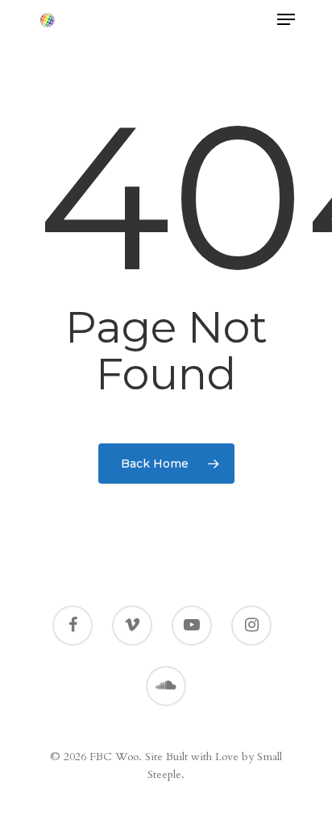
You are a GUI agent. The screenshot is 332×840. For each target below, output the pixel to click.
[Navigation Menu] (286, 19)
